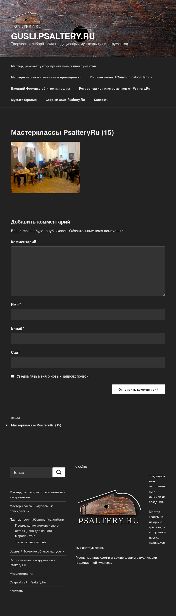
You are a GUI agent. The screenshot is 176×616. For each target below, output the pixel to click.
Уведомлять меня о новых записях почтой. (53, 376)
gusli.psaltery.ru (53, 36)
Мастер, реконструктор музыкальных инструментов (53, 66)
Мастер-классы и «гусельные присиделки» (46, 77)
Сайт (15, 352)
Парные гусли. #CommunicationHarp (119, 77)
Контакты (101, 99)
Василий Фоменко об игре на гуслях (40, 88)
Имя (16, 304)
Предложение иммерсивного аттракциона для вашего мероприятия (37, 530)
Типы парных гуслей (30, 542)
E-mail (17, 328)
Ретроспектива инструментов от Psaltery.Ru (114, 88)
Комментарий (23, 241)
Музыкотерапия (24, 99)
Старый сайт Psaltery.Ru (65, 99)
